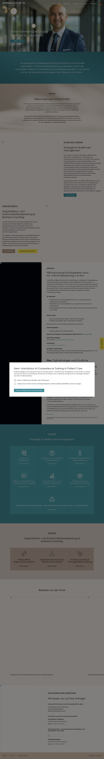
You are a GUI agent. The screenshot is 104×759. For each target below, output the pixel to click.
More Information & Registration (29, 390)
